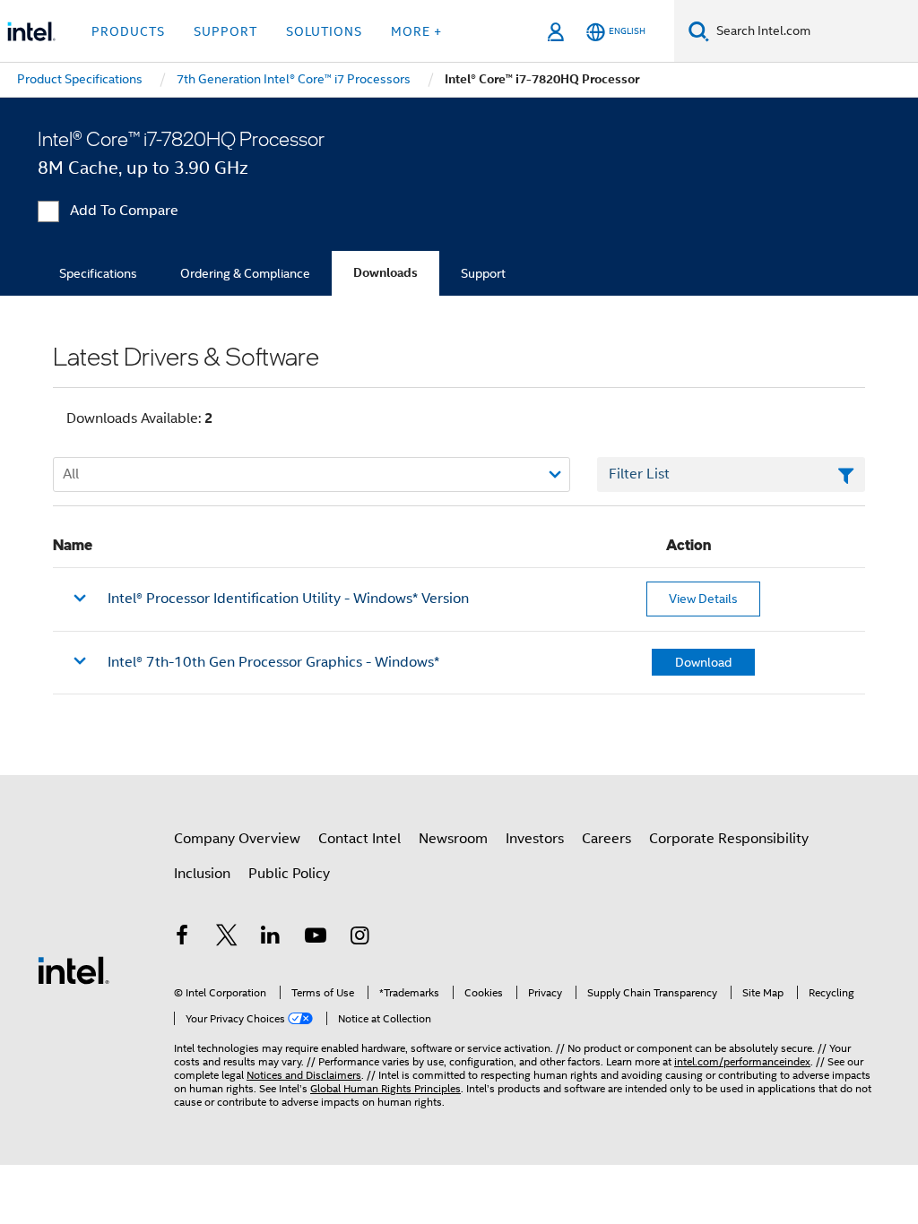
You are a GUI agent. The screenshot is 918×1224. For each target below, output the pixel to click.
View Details (703, 598)
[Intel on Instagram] (359, 938)
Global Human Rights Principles (385, 1088)
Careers (606, 839)
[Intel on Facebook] (182, 938)
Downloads (385, 272)
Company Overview (237, 839)
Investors (535, 839)
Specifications (98, 273)
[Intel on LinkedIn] (270, 938)
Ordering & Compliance (245, 273)
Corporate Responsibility (729, 839)
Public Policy (289, 874)
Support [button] (225, 31)
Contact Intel (359, 839)
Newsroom (453, 839)
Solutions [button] (324, 31)
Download (703, 662)
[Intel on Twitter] (227, 938)
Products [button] (128, 31)
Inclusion (202, 874)
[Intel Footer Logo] (73, 969)
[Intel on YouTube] (315, 938)
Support (483, 273)
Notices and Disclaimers (304, 1075)
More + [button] (416, 31)
